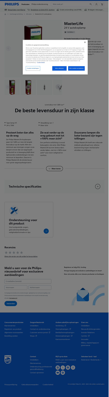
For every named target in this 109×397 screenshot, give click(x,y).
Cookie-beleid (41, 62)
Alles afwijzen (59, 68)
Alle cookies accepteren (76, 68)
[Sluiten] (85, 42)
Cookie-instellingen (33, 68)
